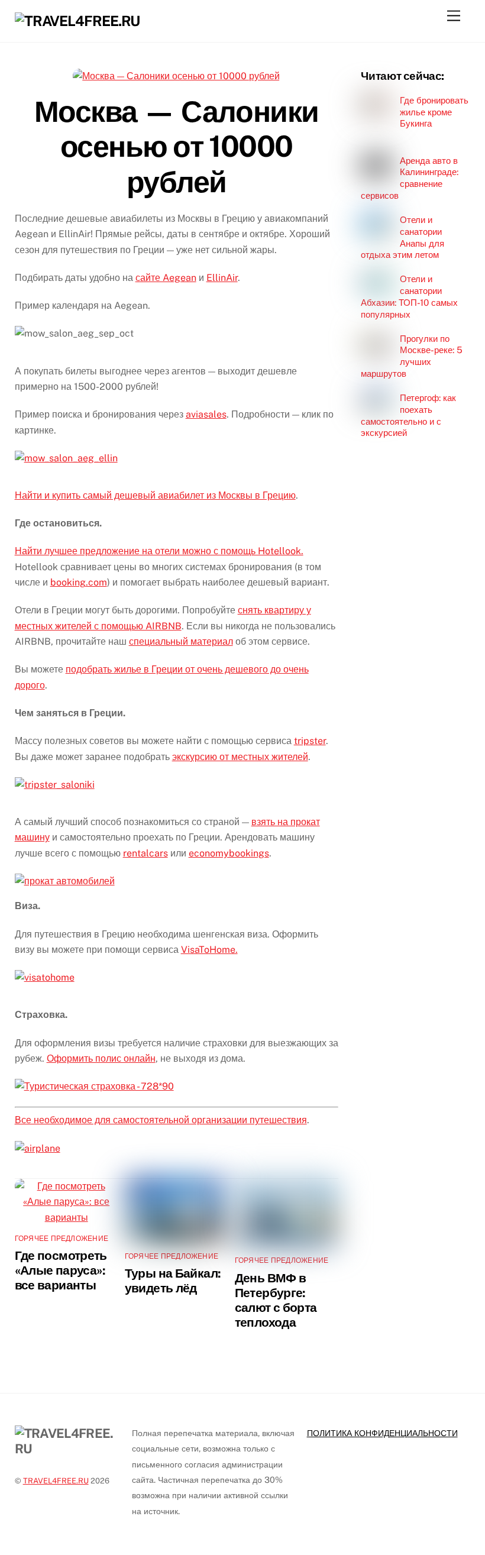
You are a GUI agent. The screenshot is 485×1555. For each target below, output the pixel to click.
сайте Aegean (165, 277)
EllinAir (222, 277)
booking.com (78, 582)
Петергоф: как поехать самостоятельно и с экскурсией (408, 415)
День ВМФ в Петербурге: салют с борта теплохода (276, 1300)
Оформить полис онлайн (101, 1058)
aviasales (206, 414)
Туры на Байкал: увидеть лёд (173, 1280)
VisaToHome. (209, 949)
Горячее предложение (62, 1238)
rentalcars (145, 853)
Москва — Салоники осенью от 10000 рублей (176, 146)
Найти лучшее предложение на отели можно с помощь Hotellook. (159, 551)
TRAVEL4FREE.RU (56, 1480)
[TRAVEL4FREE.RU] (77, 20)
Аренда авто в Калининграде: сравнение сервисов (409, 178)
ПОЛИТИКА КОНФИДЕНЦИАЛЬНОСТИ (382, 1433)
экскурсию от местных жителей (240, 756)
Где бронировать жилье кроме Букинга (434, 112)
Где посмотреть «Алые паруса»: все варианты (61, 1270)
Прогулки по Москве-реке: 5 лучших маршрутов (411, 356)
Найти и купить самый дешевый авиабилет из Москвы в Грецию (155, 495)
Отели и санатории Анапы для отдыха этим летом (402, 237)
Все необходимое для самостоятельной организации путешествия (161, 1120)
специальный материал (181, 641)
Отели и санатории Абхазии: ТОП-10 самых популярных (409, 296)
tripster (310, 740)
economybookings (229, 853)
